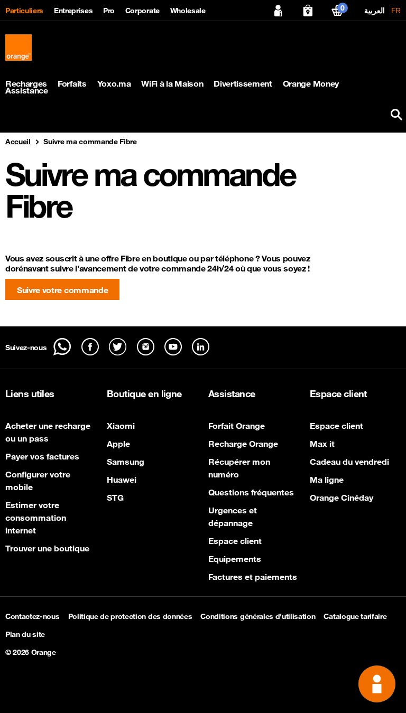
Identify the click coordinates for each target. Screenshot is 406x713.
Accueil (18, 141)
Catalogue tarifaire (355, 616)
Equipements (234, 558)
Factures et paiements (252, 576)
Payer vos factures (42, 456)
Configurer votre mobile (37, 480)
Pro (109, 10)
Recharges (26, 83)
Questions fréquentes (251, 492)
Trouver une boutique (47, 548)
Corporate (142, 10)
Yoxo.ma (114, 83)
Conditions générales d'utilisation (257, 616)
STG (115, 497)
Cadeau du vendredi (349, 461)
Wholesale (188, 10)
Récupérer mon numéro (239, 468)
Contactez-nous (32, 616)
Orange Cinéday (341, 497)
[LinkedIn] (200, 346)
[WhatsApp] (62, 346)
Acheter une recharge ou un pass (47, 432)
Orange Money (311, 83)
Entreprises (73, 10)
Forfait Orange (236, 425)
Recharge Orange (243, 443)
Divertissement (243, 83)
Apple (118, 443)
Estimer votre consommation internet (35, 518)
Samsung (125, 461)
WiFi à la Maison (172, 83)
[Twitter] (117, 346)
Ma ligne (327, 479)
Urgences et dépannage (232, 516)
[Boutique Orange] (308, 10)
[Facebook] (90, 346)
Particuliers (24, 10)
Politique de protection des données (130, 616)
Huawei (121, 479)
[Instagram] (145, 346)
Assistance (26, 90)
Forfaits (72, 83)
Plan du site (25, 634)
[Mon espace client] (278, 10)
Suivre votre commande (62, 290)
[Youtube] (173, 346)
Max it (322, 443)
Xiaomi (121, 425)
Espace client (235, 541)
